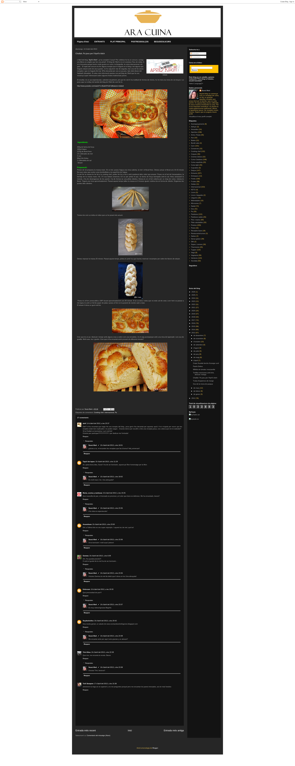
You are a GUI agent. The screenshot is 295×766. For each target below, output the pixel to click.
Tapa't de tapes (89, 461)
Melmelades (195, 200)
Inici (130, 730)
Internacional (109, 412)
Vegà (193, 252)
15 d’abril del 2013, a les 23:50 (103, 524)
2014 (194, 329)
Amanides (194, 129)
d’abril (195, 360)
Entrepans (195, 176)
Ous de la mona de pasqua (203, 384)
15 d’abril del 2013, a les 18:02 (111, 477)
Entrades (195, 53)
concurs (165, 75)
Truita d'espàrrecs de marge (203, 381)
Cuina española (196, 162)
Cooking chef (99, 412)
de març (196, 388)
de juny (196, 354)
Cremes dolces (196, 157)
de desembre (198, 335)
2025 (194, 295)
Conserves (195, 148)
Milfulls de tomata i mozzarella (204, 369)
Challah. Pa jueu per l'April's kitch (205, 378)
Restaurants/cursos (198, 233)
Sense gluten (196, 239)
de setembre (198, 345)
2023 (194, 301)
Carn (193, 146)
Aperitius (194, 132)
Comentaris (196, 57)
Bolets (193, 140)
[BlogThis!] (106, 409)
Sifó (192, 241)
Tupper (193, 250)
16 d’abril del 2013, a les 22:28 (102, 652)
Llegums (194, 198)
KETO (193, 190)
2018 (194, 317)
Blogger (155, 748)
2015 (194, 326)
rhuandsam (87, 524)
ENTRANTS (99, 42)
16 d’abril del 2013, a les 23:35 (111, 508)
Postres (194, 225)
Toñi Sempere (88, 683)
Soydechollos (88, 621)
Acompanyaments (197, 124)
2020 (194, 311)
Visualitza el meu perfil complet (200, 116)
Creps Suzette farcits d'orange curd (206, 363)
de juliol (196, 351)
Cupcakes (194, 168)
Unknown (86, 589)
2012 (194, 398)
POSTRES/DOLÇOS (140, 42)
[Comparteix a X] (109, 409)
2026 (194, 292)
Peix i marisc (195, 220)
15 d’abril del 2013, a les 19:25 (114, 493)
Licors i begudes (197, 195)
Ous (192, 209)
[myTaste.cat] (194, 415)
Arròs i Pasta (195, 135)
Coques (194, 154)
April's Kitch (93, 60)
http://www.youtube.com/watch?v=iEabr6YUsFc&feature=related (100, 86)
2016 (194, 323)
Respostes (89, 441)
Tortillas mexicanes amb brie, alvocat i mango (203, 374)
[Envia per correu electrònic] (104, 409)
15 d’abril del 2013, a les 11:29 (106, 461)
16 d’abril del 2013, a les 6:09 (100, 556)
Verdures (194, 258)
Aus (192, 138)
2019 (194, 314)
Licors (193, 192)
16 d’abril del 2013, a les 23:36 (111, 539)
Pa (116, 412)
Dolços (193, 170)
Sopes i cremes (196, 244)
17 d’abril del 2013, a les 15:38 (105, 683)
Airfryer (193, 127)
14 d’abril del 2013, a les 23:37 (98, 423)
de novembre (198, 338)
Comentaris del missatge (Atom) (98, 735)
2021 (194, 307)
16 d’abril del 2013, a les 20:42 (105, 621)
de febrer (197, 391)
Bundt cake (195, 143)
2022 (194, 304)
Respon (85, 436)
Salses (193, 236)
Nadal (193, 206)
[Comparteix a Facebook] (111, 409)
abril (84, 423)
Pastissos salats (197, 217)
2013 (194, 333)
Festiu (193, 179)
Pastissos (194, 214)
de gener (197, 394)
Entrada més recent (85, 730)
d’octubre (197, 342)
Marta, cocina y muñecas (92, 493)
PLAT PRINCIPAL (118, 42)
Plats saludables (197, 222)
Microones (195, 203)
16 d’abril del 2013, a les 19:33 (102, 589)
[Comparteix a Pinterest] (113, 409)
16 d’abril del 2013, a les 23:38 (111, 636)
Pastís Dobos (198, 366)
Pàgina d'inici (83, 42)
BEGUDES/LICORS (162, 42)
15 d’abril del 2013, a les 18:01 (111, 445)
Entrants (194, 173)
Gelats (193, 184)
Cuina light (195, 165)
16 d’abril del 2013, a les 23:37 (111, 604)
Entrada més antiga (174, 730)
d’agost (196, 348)
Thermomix (195, 247)
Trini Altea (87, 652)
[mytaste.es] (194, 419)
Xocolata (194, 261)
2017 (194, 320)
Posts (193, 228)
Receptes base (196, 231)
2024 (194, 298)
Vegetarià (194, 255)
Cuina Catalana (196, 159)
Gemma (86, 556)
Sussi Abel (92, 445)
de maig (196, 357)
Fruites (193, 181)
